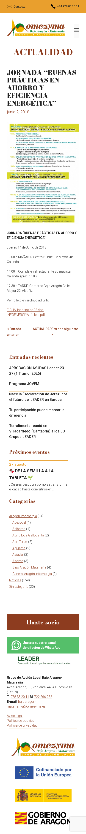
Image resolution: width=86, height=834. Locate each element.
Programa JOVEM (24, 384)
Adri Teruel (20, 542)
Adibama (18, 529)
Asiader (17, 554)
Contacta (19, 6)
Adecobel (19, 522)
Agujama (18, 548)
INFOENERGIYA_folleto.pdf (26, 315)
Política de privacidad (22, 725)
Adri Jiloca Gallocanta (28, 535)
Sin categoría (18, 586)
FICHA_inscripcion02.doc (25, 310)
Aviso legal (14, 716)
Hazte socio (43, 622)
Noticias (15, 580)
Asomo (17, 561)
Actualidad (42, 329)
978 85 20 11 (20, 697)
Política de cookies (20, 720)
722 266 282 (43, 697)
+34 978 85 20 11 (68, 6)
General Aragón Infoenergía (32, 574)
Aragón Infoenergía (23, 516)
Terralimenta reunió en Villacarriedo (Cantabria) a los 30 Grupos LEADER (37, 431)
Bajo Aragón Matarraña (29, 567)
